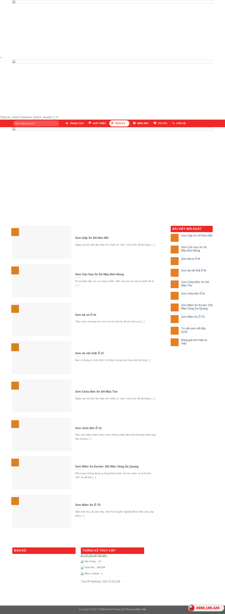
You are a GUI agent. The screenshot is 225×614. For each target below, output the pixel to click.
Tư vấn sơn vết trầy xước (193, 330)
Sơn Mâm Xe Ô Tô (193, 316)
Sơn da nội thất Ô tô (193, 270)
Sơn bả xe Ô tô (190, 258)
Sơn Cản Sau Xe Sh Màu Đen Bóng (194, 249)
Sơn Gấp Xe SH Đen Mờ (197, 235)
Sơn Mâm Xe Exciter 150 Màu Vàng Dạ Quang (197, 307)
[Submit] (56, 123)
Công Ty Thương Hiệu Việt (130, 609)
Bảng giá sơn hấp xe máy (194, 342)
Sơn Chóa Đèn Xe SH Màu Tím (195, 284)
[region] (112, 26)
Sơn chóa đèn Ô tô (193, 293)
